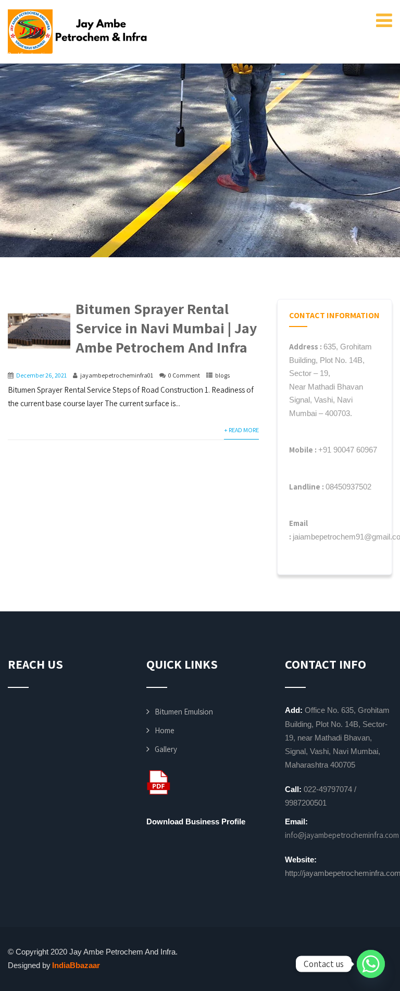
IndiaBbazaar (76, 965)
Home (164, 730)
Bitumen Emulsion (184, 712)
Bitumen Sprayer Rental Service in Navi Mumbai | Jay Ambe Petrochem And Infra (166, 328)
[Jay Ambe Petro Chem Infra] (78, 31)
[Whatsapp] (371, 964)
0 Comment (184, 375)
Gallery (166, 749)
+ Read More (241, 430)
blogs (222, 375)
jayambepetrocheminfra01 (116, 375)
